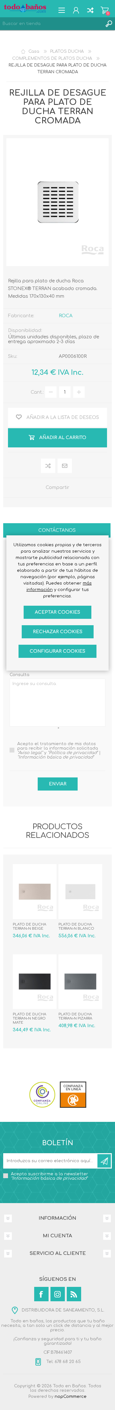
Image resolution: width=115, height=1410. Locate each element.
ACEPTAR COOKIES (57, 612)
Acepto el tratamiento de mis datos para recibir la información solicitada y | (59, 751)
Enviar (57, 784)
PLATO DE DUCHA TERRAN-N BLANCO (76, 926)
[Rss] (74, 1294)
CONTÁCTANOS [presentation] (57, 530)
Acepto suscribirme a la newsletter (49, 1176)
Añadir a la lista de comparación (48, 466)
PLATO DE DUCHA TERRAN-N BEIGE (29, 926)
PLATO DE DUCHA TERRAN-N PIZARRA (75, 1016)
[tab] (57, 531)
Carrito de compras (104, 10)
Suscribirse (104, 1161)
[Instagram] (57, 1294)
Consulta (19, 675)
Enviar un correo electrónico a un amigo (65, 466)
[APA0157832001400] (35, 981)
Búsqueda (108, 23)
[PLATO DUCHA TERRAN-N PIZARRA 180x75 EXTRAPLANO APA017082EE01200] (80, 981)
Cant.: (37, 392)
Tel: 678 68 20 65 (63, 1361)
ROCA (66, 315)
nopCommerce (71, 1396)
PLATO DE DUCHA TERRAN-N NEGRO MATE (29, 1018)
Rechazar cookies (57, 631)
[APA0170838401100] (80, 891)
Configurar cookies (57, 651)
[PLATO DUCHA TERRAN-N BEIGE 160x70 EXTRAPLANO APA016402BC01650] (35, 891)
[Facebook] (41, 1294)
